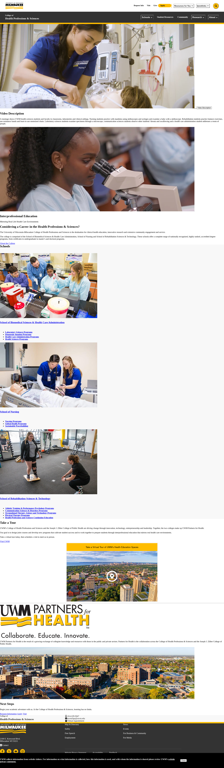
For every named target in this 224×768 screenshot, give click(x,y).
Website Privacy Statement (75, 753)
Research (197, 17)
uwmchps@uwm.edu (76, 718)
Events (126, 729)
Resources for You (182, 6)
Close (183, 761)
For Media (127, 738)
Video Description (204, 108)
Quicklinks (201, 6)
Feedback (113, 753)
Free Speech (70, 733)
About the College (7, 243)
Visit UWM (5, 541)
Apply (162, 5)
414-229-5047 (73, 716)
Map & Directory (72, 724)
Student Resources (165, 17)
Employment (70, 738)
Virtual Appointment (75, 721)
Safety (67, 729)
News (125, 724)
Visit (148, 5)
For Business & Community (134, 733)
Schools (146, 17)
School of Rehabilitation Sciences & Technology (25, 498)
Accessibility (98, 753)
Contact (5, 745)
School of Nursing (9, 411)
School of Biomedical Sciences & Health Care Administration (32, 322)
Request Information (8, 714)
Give (155, 5)
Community (182, 17)
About (212, 17)
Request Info (139, 5)
